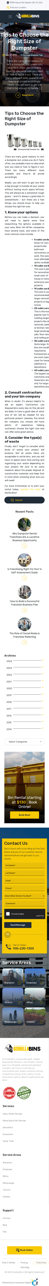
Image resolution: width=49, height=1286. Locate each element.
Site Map (25, 1267)
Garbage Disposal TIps (33, 55)
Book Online (26, 1250)
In (32, 55)
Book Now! (24, 815)
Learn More (11, 983)
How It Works (8, 1262)
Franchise (41, 1262)
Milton (6, 1176)
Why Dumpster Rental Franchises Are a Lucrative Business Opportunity (24, 537)
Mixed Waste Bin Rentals (14, 1120)
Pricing (24, 1262)
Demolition (8, 1127)
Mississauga (8, 1183)
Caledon (6, 1196)
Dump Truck (8, 1141)
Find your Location (18, 7)
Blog (5, 1225)
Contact (7, 1218)
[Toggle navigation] (10, 16)
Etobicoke (7, 1169)
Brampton (7, 1162)
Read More (27, 95)
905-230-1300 (23, 948)
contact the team (31, 489)
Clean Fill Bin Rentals (12, 1114)
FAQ (5, 1232)
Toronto (6, 1190)
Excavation (8, 1134)
